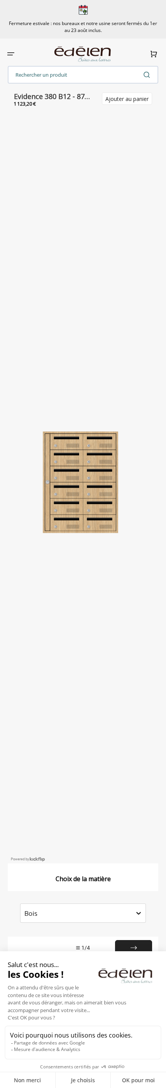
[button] (10, 53)
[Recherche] (148, 74)
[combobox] (83, 75)
